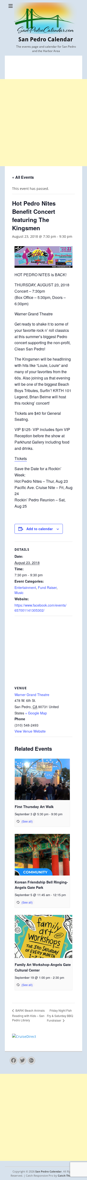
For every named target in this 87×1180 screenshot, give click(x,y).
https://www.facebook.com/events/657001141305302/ (40, 608)
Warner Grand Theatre (31, 694)
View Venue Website (30, 731)
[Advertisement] (43, 122)
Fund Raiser (47, 587)
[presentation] (42, 779)
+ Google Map (36, 713)
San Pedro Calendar (45, 39)
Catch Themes (67, 1175)
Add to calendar (39, 528)
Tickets (20, 458)
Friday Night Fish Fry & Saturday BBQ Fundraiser (60, 1015)
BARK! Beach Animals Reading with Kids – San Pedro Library (28, 1015)
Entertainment (25, 587)
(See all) (27, 821)
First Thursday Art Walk (34, 806)
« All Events (23, 177)
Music (18, 592)
